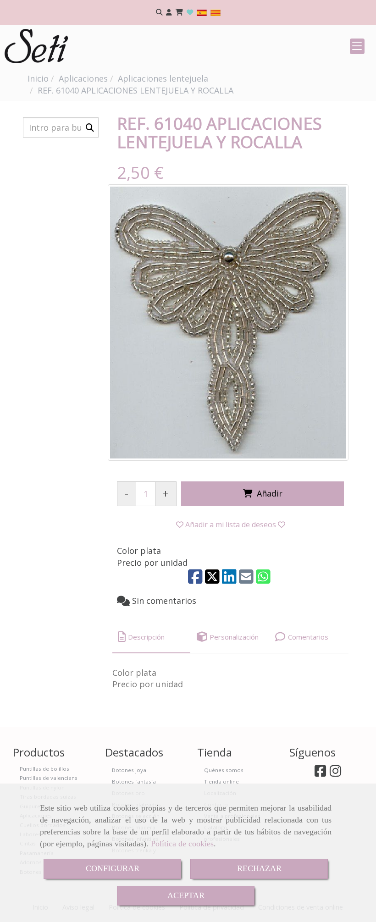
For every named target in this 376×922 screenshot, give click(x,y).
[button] (169, 12)
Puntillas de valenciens (48, 777)
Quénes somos (223, 770)
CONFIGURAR (112, 868)
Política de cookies (182, 843)
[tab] (151, 637)
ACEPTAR (186, 895)
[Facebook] (320, 773)
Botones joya (129, 770)
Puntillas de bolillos (44, 768)
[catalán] (215, 12)
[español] (202, 12)
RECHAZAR (259, 868)
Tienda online (221, 781)
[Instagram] (335, 773)
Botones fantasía (134, 781)
